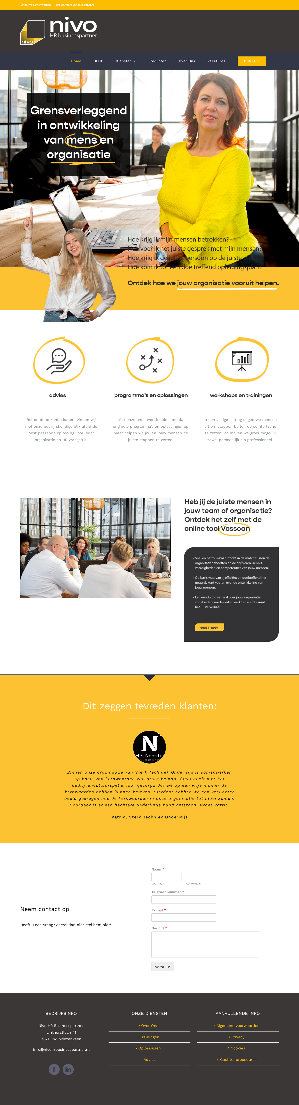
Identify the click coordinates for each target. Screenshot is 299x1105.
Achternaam (194, 883)
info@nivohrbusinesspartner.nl (75, 4)
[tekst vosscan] (231, 549)
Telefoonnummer (167, 892)
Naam (157, 869)
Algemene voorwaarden (238, 1025)
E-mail (158, 910)
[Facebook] (54, 1069)
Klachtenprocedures (238, 1059)
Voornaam (158, 883)
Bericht (159, 928)
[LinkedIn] (68, 1069)
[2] (151, 330)
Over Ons (149, 1025)
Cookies (238, 1048)
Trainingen (149, 1037)
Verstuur (162, 967)
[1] (61, 330)
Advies (150, 1059)
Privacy (237, 1037)
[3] (240, 330)
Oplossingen (149, 1048)
